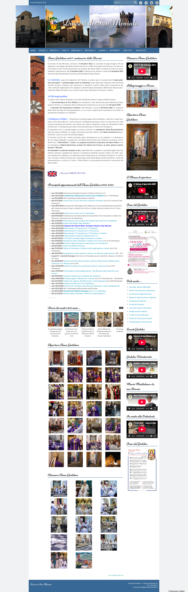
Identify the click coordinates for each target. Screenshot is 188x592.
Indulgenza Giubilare (137, 301)
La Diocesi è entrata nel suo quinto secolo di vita (71, 332)
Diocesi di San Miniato (100, 22)
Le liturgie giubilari (120, 330)
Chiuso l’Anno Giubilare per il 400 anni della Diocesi (87, 332)
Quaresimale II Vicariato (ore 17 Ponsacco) (80, 228)
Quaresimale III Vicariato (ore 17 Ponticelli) (81, 231)
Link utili (127, 50)
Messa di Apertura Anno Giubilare (142, 297)
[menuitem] (33, 50)
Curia (64, 50)
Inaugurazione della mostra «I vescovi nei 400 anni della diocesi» (89, 253)
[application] (142, 71)
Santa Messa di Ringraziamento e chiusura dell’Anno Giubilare (104, 332)
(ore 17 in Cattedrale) (84, 291)
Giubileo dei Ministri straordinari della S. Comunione (85, 266)
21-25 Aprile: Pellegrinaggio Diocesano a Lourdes (82, 238)
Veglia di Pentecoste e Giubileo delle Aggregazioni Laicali (86, 248)
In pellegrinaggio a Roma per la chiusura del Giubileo (55, 332)
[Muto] (151, 78)
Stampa (101, 50)
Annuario (75, 50)
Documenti (115, 50)
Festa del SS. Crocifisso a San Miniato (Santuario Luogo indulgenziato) (92, 286)
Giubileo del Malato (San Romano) (76, 223)
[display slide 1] (90, 38)
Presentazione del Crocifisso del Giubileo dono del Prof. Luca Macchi (90, 221)
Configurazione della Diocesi (140, 322)
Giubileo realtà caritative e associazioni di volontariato (86, 243)
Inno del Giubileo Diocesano (140, 308)
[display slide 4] (94, 38)
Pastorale (89, 50)
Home (32, 50)
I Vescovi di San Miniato (139, 315)
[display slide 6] (98, 38)
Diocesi (42, 50)
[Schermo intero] (155, 78)
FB (141, 2)
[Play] (129, 78)
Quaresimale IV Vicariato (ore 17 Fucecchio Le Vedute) (85, 233)
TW (146, 2)
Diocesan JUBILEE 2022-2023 (73, 173)
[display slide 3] (93, 38)
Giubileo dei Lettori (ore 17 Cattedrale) (79, 213)
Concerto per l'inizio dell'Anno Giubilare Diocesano (83, 201)
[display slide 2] (91, 38)
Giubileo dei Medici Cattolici (73, 246)
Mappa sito (141, 50)
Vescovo (53, 50)
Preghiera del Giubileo (138, 311)
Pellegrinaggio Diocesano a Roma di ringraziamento (84, 293)
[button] (122, 308)
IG (157, 2)
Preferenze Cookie (177, 591)
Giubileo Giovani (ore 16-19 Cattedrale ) (79, 283)
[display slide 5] (96, 38)
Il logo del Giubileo (136, 304)
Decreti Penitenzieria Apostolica (142, 290)
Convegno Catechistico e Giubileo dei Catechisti (82, 276)
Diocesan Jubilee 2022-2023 (139, 287)
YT (151, 2)
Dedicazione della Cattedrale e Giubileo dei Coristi (83, 241)
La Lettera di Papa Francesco (140, 294)
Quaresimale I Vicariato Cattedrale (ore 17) (81, 236)
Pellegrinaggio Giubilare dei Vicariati (79, 278)
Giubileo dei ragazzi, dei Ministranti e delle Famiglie (84, 281)
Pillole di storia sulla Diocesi (140, 318)
